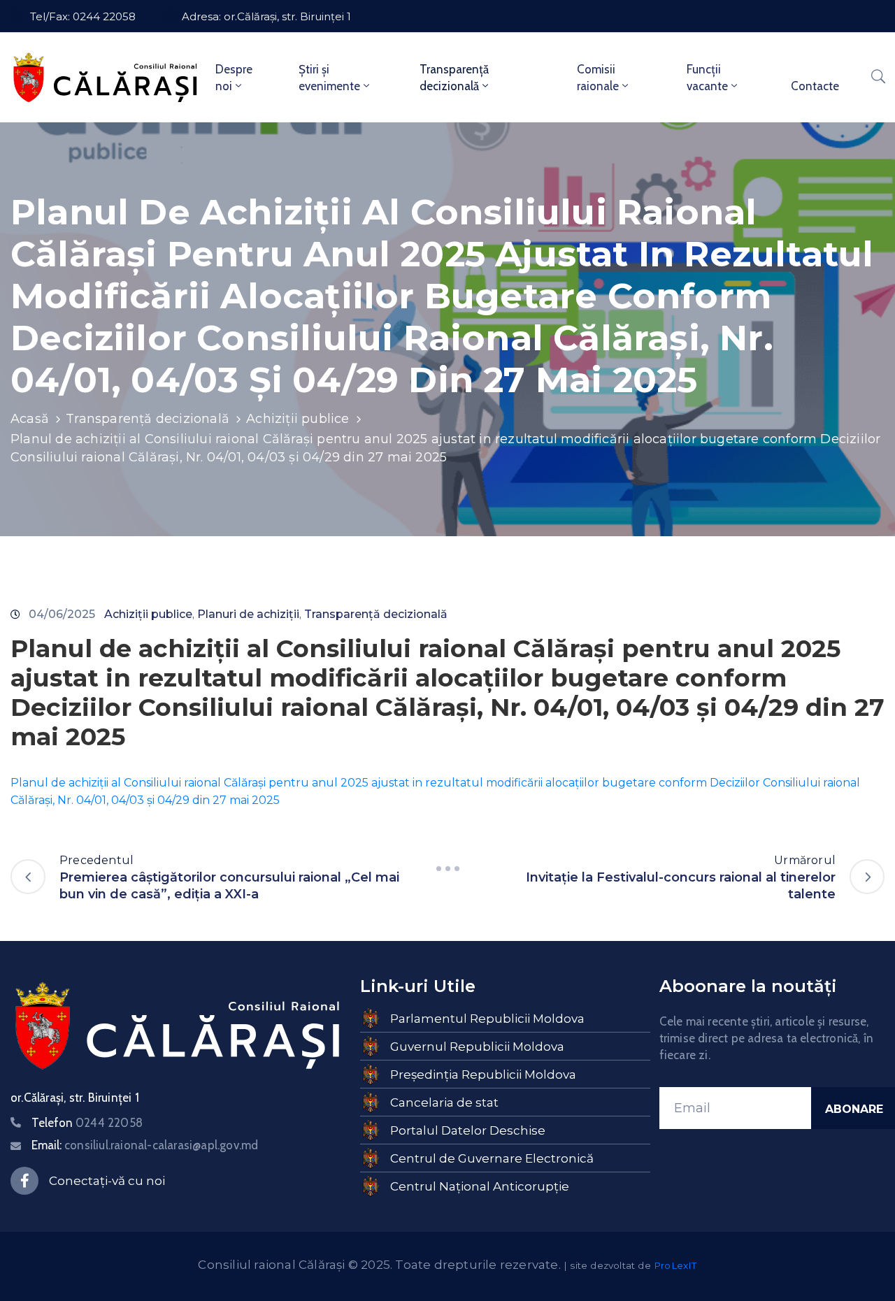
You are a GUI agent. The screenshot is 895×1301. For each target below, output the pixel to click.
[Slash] (447, 868)
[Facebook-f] (24, 1181)
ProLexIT (675, 1265)
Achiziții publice (297, 418)
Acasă (29, 418)
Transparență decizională (454, 77)
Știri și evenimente (329, 77)
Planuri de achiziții (248, 614)
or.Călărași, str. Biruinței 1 (74, 1098)
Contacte (815, 86)
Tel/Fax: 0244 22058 (83, 16)
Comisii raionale (598, 77)
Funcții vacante (707, 77)
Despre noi (233, 77)
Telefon (87, 1123)
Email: (144, 1145)
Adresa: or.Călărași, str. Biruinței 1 (266, 16)
